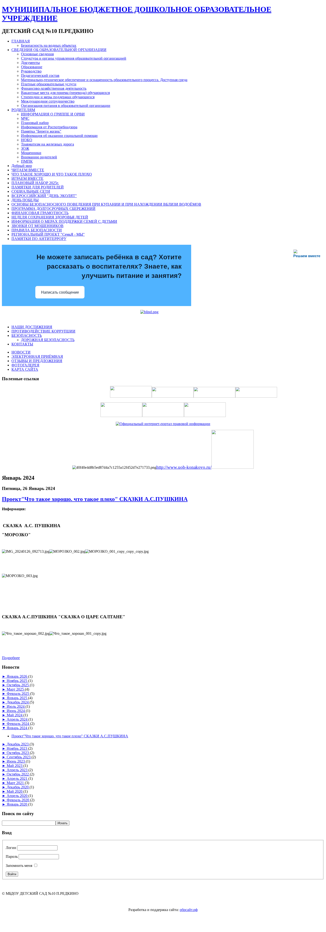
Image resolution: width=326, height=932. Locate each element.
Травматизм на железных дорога (47, 144)
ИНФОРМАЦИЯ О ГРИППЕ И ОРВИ (53, 114)
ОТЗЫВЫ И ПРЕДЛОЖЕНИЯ (36, 361)
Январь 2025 (17, 698)
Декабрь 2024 (18, 702)
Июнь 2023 (16, 761)
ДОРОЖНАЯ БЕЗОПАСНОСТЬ (47, 340)
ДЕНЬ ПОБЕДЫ (25, 200)
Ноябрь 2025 (17, 681)
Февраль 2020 (18, 800)
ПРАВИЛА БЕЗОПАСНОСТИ (36, 230)
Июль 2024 (16, 706)
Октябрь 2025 (18, 685)
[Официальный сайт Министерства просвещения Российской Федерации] (232, 467)
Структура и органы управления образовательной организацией (73, 58)
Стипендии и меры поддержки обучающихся (58, 97)
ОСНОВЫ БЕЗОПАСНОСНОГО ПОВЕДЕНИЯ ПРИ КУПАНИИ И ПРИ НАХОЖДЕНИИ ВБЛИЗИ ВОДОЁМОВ (106, 204)
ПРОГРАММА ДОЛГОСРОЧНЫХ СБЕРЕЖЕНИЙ (53, 209)
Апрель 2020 (17, 796)
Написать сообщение (60, 292)
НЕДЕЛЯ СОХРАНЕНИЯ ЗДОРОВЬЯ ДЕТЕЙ (49, 217)
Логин (11, 848)
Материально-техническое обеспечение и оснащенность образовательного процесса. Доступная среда (104, 80)
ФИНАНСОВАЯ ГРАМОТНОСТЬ (39, 213)
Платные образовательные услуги (48, 84)
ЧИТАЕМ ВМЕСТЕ (27, 170)
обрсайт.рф (189, 910)
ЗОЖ (25, 148)
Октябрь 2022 (18, 774)
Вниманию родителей (39, 157)
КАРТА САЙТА (24, 369)
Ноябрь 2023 (17, 748)
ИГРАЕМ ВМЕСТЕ (27, 179)
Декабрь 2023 (18, 744)
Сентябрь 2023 (19, 757)
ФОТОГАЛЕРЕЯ (25, 365)
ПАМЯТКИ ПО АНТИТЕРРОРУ (38, 239)
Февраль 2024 (18, 724)
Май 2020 (15, 791)
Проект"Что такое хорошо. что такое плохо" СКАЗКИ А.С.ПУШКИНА (95, 499)
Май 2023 (15, 766)
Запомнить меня (19, 866)
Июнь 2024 (16, 711)
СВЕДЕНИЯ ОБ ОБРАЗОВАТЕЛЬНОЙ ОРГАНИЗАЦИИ (58, 50)
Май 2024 (15, 715)
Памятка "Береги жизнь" (41, 131)
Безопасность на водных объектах (48, 45)
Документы (30, 63)
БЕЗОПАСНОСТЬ (26, 335)
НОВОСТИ (21, 352)
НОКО (26, 140)
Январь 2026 (17, 676)
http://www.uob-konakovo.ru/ (183, 467)
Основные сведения (37, 54)
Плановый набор (35, 123)
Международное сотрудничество (47, 101)
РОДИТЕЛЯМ (23, 110)
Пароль (12, 856)
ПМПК (27, 161)
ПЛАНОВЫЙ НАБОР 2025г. (35, 183)
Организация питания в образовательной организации (65, 106)
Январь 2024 (17, 728)
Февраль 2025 (18, 694)
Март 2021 (16, 783)
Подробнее (11, 658)
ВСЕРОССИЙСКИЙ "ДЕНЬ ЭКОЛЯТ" (44, 196)
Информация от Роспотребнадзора (49, 127)
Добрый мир (21, 166)
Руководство (31, 71)
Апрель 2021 (17, 778)
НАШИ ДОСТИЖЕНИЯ (31, 327)
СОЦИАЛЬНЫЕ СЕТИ (30, 191)
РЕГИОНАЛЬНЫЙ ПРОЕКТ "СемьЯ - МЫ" (48, 234)
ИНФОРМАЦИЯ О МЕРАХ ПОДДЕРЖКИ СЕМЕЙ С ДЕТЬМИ (64, 221)
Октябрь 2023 (18, 753)
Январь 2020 (17, 804)
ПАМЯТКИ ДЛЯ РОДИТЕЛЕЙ (37, 187)
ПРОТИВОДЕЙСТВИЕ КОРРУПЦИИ (43, 331)
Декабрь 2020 (18, 787)
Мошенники (31, 153)
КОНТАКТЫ (22, 344)
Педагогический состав (40, 75)
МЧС (25, 118)
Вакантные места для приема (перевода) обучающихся (65, 93)
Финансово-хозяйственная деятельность (53, 88)
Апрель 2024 (17, 719)
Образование (31, 67)
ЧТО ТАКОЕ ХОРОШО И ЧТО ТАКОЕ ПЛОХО (51, 174)
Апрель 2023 (17, 770)
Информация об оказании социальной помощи (59, 136)
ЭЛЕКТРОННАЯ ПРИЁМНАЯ (37, 356)
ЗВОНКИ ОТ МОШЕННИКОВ (37, 226)
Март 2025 (16, 689)
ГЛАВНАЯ (20, 41)
